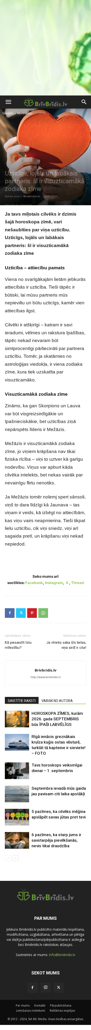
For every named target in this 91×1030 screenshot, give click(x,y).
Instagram (54, 582)
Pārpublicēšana (60, 1005)
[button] (8, 102)
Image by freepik (18, 205)
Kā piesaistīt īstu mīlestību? (18, 645)
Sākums (7, 113)
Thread (77, 582)
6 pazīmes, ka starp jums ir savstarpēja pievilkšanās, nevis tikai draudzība (56, 840)
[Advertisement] (45, 47)
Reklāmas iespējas (62, 1010)
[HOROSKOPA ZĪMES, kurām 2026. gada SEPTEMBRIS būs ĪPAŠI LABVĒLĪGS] (17, 719)
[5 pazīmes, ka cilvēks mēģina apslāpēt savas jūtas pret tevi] (17, 817)
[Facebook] (10, 613)
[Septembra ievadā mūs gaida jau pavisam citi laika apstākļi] (17, 794)
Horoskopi (24, 113)
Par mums (23, 1005)
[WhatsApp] (43, 613)
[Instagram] (45, 987)
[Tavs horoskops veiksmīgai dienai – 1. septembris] (17, 770)
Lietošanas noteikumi (30, 1010)
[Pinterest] (32, 613)
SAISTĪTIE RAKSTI (22, 701)
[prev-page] (8, 858)
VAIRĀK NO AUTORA (57, 701)
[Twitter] (21, 613)
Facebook (34, 582)
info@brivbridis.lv (62, 954)
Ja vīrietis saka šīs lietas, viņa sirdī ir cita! (66, 645)
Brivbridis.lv (31, 196)
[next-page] (16, 858)
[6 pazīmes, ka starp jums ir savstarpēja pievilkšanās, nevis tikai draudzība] (17, 840)
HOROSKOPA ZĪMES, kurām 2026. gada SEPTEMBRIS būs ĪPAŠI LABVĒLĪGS (57, 719)
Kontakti (39, 1005)
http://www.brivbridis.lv (46, 677)
